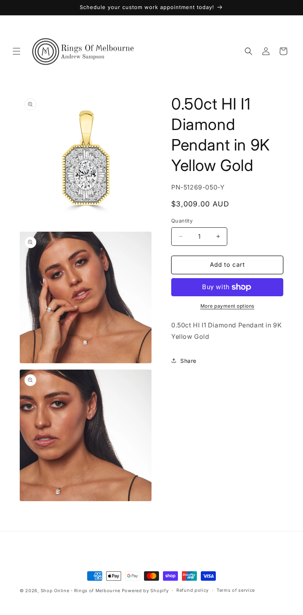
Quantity (182, 220)
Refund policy (192, 590)
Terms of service (236, 590)
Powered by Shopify (145, 590)
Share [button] (188, 360)
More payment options (227, 306)
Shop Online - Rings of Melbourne (81, 590)
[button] (16, 51)
